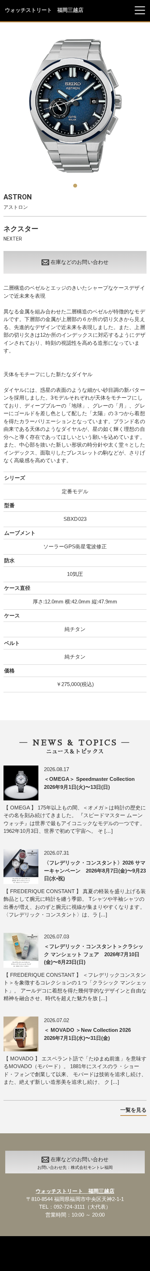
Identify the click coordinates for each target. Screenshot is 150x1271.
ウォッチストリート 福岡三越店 (44, 10)
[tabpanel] (75, 106)
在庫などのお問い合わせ (79, 262)
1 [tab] (75, 183)
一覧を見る (133, 1110)
